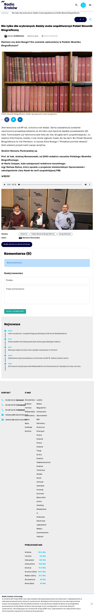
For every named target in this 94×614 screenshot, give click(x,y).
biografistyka (65, 234)
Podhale (28, 427)
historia (23, 234)
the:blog (40, 505)
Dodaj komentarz (15, 311)
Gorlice (28, 431)
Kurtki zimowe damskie (40, 482)
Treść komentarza (15, 289)
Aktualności (30, 400)
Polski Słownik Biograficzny (43, 234)
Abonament (42, 416)
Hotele (39, 474)
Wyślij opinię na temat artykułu (17, 244)
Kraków (28, 404)
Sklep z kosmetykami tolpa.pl (42, 533)
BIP (38, 420)
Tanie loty (41, 470)
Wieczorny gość (32, 36)
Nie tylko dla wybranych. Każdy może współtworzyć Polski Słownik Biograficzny (46, 13)
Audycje (5, 13)
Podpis (9, 280)
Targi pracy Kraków (40, 455)
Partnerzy (41, 423)
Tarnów (28, 408)
